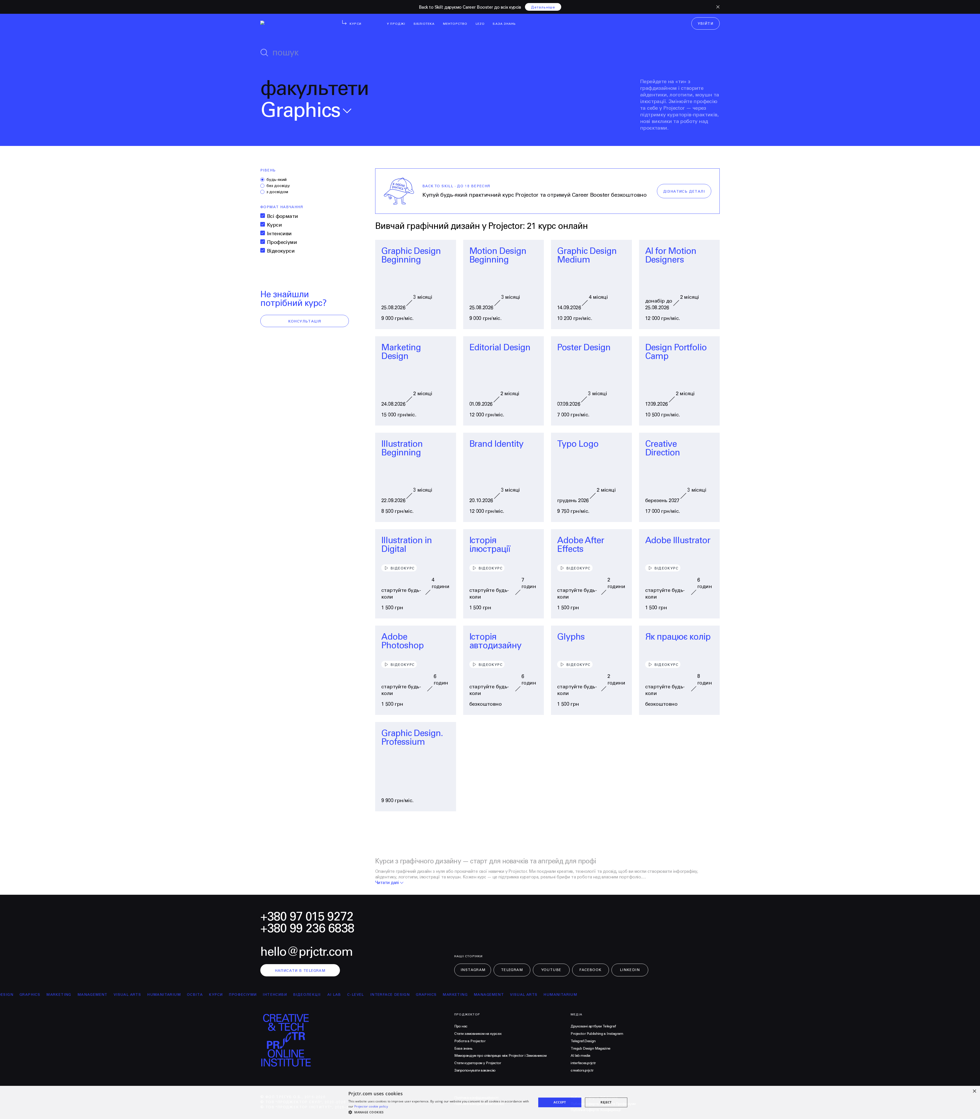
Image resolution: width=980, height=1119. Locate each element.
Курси (274, 225)
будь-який (276, 179)
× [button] (974, 1091)
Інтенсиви (279, 234)
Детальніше (543, 7)
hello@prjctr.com (306, 952)
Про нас (461, 1026)
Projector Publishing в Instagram (597, 1034)
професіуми (208, 995)
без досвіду (278, 185)
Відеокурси (281, 251)
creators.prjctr (582, 1070)
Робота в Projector (469, 1041)
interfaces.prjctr (583, 1063)
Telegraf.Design (583, 1041)
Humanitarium (129, 995)
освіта (160, 995)
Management (58, 995)
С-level (320, 995)
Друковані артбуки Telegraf (593, 1026)
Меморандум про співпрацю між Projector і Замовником (500, 1056)
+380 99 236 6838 (307, 929)
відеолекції (272, 995)
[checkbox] (262, 215)
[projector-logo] (291, 24)
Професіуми (282, 242)
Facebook (590, 970)
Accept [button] (560, 1102)
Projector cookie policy (371, 1106)
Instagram (473, 970)
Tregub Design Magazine (590, 1049)
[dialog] (490, 1102)
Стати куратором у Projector (477, 1063)
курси (181, 995)
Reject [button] (606, 1102)
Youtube (551, 970)
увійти (705, 24)
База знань (463, 1049)
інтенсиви (240, 995)
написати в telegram (300, 971)
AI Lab (299, 995)
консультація (304, 321)
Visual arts (92, 995)
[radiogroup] (304, 186)
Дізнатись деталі (684, 192)
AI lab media (580, 1056)
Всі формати (282, 216)
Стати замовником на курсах (477, 1034)
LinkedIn (630, 970)
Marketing (23, 995)
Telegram (512, 970)
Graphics (391, 995)
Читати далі (387, 882)
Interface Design (355, 995)
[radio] (262, 180)
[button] (439, 1112)
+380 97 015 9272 (306, 917)
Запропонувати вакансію (475, 1070)
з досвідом (277, 192)
